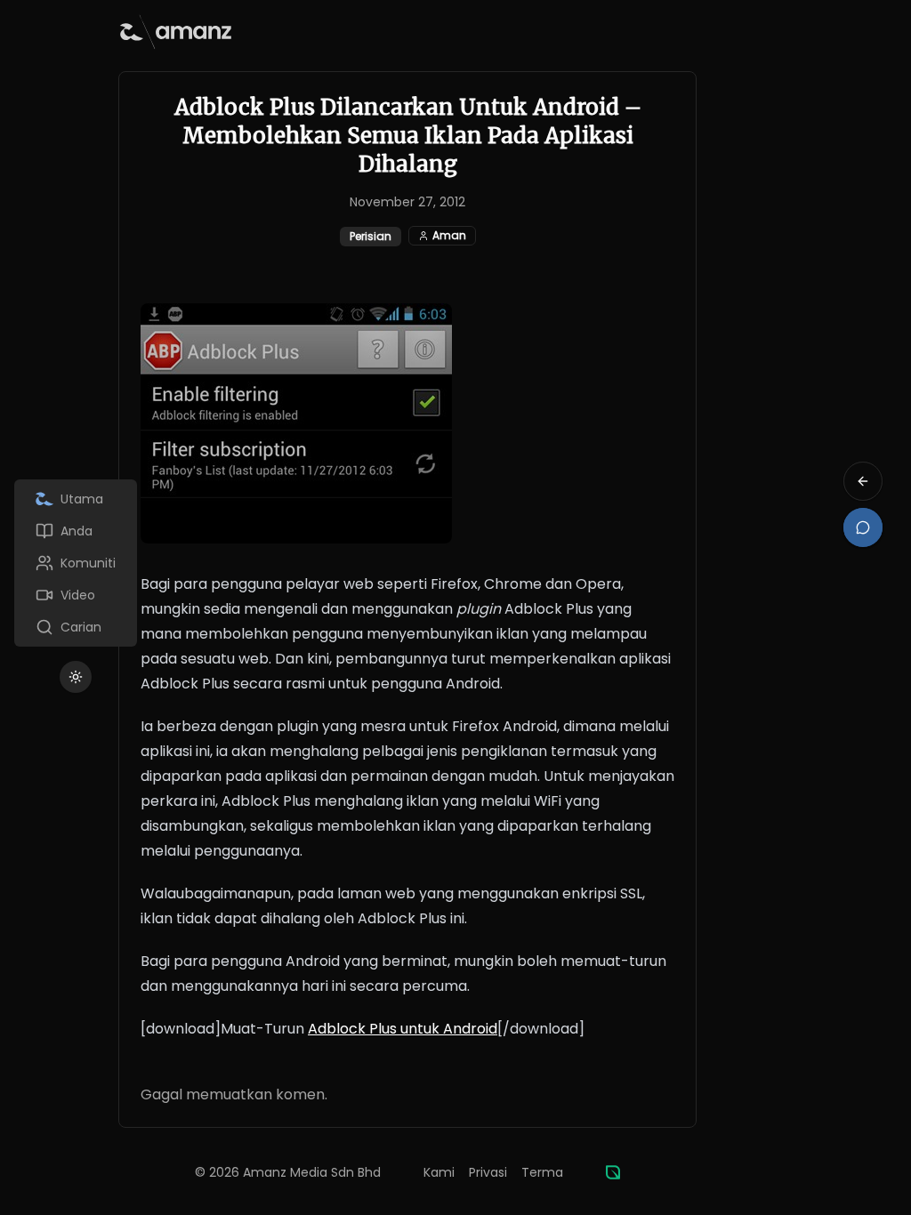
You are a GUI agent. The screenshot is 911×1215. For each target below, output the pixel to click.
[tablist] (75, 563)
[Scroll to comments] (863, 527)
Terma (542, 1172)
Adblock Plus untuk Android (402, 1028)
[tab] (75, 499)
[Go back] (863, 481)
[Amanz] (613, 1172)
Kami (439, 1172)
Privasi (488, 1172)
